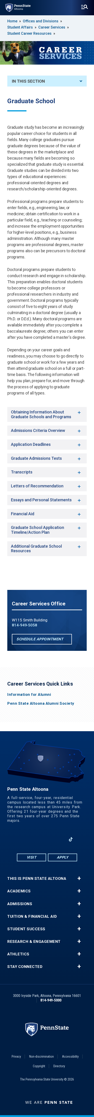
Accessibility (70, 1056)
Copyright (39, 1066)
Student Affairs (20, 27)
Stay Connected (24, 967)
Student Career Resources (29, 33)
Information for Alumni (29, 694)
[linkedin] (59, 839)
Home (12, 21)
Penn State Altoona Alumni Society (40, 703)
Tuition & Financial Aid (32, 916)
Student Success (26, 929)
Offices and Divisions (40, 21)
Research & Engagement (34, 941)
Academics (19, 891)
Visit (32, 857)
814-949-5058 (24, 625)
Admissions (19, 904)
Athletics (18, 954)
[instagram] (35, 839)
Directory (59, 1066)
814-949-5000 (50, 1000)
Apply (62, 857)
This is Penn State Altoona (36, 878)
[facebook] (23, 839)
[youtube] (47, 839)
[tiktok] (71, 839)
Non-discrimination (41, 1056)
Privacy (16, 1056)
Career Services (51, 27)
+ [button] (79, 878)
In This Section (28, 81)
